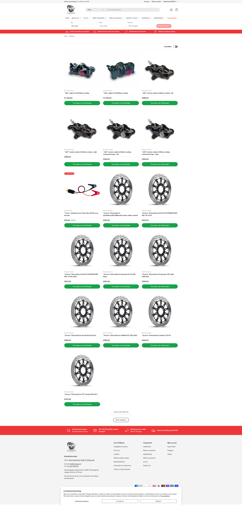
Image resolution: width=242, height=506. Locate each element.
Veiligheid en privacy (121, 446)
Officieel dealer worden (121, 458)
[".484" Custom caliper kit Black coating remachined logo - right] (160, 129)
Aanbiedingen (172, 18)
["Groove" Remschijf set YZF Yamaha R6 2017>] (82, 371)
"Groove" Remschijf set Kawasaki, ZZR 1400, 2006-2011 (158, 275)
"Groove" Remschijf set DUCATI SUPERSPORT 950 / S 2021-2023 (81, 275)
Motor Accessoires (115, 18)
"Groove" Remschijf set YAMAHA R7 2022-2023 (120, 335)
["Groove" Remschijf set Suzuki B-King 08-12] (82, 312)
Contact (146, 1)
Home (67, 18)
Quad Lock (75, 18)
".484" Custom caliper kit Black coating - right (80, 152)
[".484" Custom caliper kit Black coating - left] (160, 70)
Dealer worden (156, 1)
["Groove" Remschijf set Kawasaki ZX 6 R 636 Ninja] (121, 251)
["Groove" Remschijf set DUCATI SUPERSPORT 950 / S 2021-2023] (82, 251)
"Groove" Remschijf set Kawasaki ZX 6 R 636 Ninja (119, 275)
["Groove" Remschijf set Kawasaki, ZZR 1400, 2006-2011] (160, 251)
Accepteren (120, 501)
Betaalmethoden (119, 462)
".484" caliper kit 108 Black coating (115, 93)
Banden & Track (131, 18)
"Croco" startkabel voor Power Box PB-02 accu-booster (81, 214)
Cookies (116, 454)
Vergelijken (168, 46)
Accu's (86, 18)
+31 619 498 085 (72, 466)
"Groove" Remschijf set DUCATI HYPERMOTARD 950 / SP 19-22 (159, 214)
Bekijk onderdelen (164, 26)
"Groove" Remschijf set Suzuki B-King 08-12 (80, 335)
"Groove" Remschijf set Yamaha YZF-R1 (156, 335)
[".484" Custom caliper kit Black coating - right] (82, 129)
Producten (71, 36)
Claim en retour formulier (122, 469)
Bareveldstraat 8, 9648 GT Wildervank (82, 460)
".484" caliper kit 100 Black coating (76, 93)
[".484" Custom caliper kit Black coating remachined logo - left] (121, 129)
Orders (169, 454)
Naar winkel (171, 446)
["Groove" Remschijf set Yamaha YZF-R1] (160, 312)
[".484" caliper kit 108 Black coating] (121, 70)
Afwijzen (158, 501)
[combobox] (123, 10)
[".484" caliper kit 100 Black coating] (82, 70)
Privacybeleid (165, 496)
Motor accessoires (149, 450)
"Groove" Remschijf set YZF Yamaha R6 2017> (81, 394)
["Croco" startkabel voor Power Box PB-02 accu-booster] (82, 190)
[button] (177, 10)
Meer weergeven (121, 420)
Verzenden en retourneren (122, 465)
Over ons (117, 450)
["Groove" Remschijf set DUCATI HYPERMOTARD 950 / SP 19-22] (160, 190)
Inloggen (170, 450)
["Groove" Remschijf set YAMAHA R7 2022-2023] (121, 312)
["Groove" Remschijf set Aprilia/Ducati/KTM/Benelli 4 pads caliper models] (121, 190)
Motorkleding (158, 18)
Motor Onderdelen (99, 18)
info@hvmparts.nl (75, 464)
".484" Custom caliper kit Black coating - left (157, 93)
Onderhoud (145, 18)
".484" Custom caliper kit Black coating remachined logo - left (117, 153)
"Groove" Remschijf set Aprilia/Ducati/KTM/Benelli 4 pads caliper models (120, 214)
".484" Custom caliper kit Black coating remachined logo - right (156, 153)
